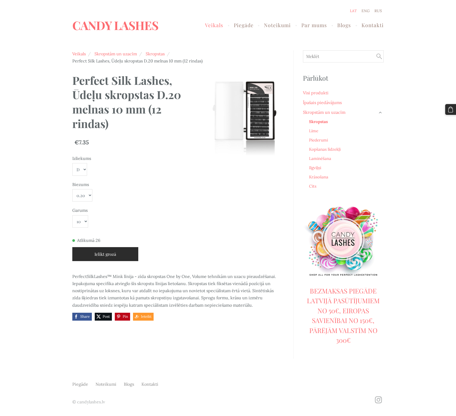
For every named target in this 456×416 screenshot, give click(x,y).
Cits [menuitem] (312, 186)
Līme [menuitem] (313, 130)
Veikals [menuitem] (214, 25)
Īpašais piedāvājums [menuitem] (322, 102)
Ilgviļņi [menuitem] (315, 167)
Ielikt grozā (105, 254)
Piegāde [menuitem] (244, 25)
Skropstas (155, 53)
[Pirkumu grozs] (450, 109)
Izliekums (81, 158)
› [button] (381, 112)
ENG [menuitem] (366, 10)
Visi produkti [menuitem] (316, 92)
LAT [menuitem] (353, 10)
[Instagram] (378, 399)
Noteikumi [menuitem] (277, 25)
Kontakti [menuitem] (373, 25)
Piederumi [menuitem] (318, 140)
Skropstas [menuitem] (318, 121)
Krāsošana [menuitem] (318, 176)
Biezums (80, 184)
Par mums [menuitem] (314, 25)
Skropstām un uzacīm (115, 53)
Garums (80, 210)
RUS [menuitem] (378, 10)
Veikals (79, 53)
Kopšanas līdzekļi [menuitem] (325, 149)
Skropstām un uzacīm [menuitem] (324, 112)
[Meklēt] (379, 56)
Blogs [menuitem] (344, 25)
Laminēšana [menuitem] (320, 158)
